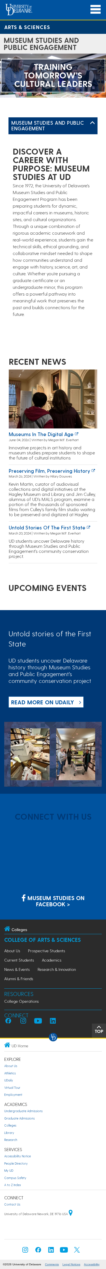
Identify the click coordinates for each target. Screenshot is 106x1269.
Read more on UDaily (42, 702)
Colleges (10, 1125)
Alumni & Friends (18, 978)
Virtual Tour (12, 1087)
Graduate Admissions (19, 1118)
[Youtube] (64, 1251)
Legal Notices (71, 1264)
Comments (52, 1264)
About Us (12, 950)
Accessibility (91, 1264)
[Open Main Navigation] (95, 9)
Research (10, 1140)
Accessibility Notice (17, 1156)
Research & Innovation (57, 969)
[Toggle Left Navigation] (92, 123)
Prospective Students (46, 950)
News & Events (17, 969)
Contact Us (12, 1204)
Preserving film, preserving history (49, 471)
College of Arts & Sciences (42, 939)
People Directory (16, 1163)
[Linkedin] (51, 1251)
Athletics (10, 1073)
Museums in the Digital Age (41, 434)
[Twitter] (77, 1251)
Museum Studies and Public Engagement (47, 125)
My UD (8, 1170)
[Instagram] (25, 1251)
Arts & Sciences (27, 27)
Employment (13, 1094)
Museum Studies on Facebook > (55, 900)
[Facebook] (38, 1251)
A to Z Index (12, 1185)
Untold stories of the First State (47, 527)
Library (9, 1132)
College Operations (21, 1001)
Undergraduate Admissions (23, 1111)
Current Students (19, 960)
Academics (51, 960)
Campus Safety (15, 1178)
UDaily (8, 1080)
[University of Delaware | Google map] (71, 1214)
